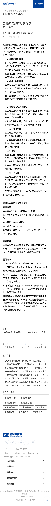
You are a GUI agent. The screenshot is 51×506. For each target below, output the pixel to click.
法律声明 (31, 500)
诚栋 (44, 332)
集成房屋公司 (26, 398)
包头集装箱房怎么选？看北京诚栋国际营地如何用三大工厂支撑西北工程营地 (27, 378)
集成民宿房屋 (26, 403)
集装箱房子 (23, 412)
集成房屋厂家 (10, 398)
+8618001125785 (22, 457)
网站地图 (19, 500)
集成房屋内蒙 (10, 403)
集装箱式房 (37, 412)
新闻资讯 (12, 11)
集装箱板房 (9, 412)
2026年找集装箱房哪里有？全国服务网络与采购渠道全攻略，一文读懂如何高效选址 (27, 361)
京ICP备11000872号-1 (26, 497)
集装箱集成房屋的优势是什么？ (15, 14)
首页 (4, 11)
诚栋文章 (22, 11)
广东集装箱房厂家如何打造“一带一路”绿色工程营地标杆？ (27, 368)
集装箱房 (9, 63)
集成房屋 (20, 332)
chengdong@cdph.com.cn (26, 453)
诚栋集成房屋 (26, 407)
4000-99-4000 (21, 449)
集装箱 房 (41, 407)
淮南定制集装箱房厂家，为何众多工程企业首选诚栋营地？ (27, 386)
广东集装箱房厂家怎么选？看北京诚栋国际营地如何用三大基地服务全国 (27, 382)
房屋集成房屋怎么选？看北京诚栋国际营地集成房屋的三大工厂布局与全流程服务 (27, 371)
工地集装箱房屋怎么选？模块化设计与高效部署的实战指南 (27, 364)
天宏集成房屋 (10, 407)
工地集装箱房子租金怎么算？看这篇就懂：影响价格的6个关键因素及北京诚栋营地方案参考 (27, 375)
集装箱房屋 (33, 332)
